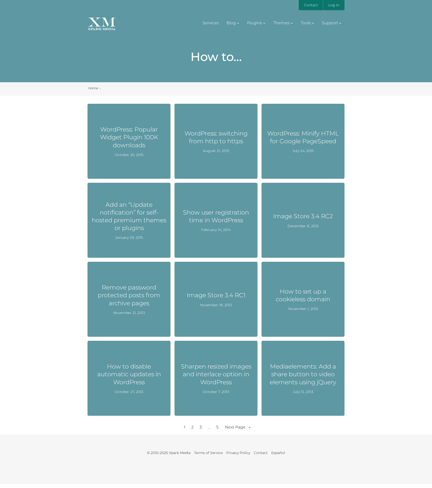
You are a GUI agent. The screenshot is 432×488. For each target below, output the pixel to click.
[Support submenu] (340, 23)
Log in (333, 5)
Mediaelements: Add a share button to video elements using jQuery (303, 374)
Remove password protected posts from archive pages (129, 295)
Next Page (238, 427)
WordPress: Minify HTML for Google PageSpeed (303, 137)
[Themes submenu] (291, 23)
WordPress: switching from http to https (216, 137)
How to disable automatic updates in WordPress (129, 374)
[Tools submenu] (313, 23)
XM (102, 22)
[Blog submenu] (238, 23)
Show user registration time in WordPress (216, 216)
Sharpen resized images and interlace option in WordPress (216, 374)
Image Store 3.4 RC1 (216, 295)
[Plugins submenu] (264, 23)
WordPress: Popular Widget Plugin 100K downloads (129, 137)
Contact (311, 5)
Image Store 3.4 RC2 (303, 216)
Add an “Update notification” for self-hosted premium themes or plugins (129, 216)
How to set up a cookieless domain (303, 295)
